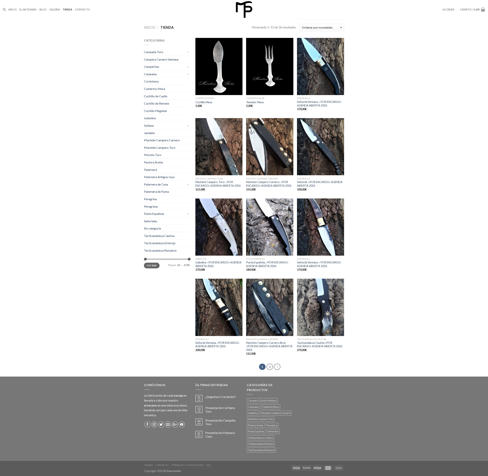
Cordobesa (151, 81)
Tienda (67, 9)
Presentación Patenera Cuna (220, 434)
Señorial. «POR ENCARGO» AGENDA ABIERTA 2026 (319, 183)
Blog (43, 9)
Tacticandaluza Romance (160, 250)
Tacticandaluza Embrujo (160, 243)
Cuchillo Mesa (203, 102)
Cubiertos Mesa (154, 88)
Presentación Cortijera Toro (220, 409)
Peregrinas (151, 206)
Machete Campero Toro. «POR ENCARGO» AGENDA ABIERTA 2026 (218, 183)
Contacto (82, 9)
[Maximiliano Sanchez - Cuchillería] (244, 9)
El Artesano (28, 9)
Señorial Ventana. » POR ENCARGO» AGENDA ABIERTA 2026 (319, 103)
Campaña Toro (153, 52)
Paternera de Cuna (156, 184)
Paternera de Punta (156, 191)
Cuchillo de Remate (156, 103)
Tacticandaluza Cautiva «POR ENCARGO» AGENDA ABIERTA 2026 (319, 344)
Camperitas (151, 66)
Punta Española (154, 213)
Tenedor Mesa (255, 102)
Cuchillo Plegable (155, 111)
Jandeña (149, 133)
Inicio (12, 9)
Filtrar (152, 265)
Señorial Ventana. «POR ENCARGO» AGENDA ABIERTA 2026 (217, 344)
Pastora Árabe (153, 162)
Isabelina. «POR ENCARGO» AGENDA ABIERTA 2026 (218, 264)
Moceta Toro (152, 155)
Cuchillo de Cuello (155, 96)
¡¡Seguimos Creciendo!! (220, 396)
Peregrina (150, 199)
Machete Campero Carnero (162, 140)
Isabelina (150, 118)
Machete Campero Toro (159, 147)
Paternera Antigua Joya (159, 177)
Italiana (149, 125)
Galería (54, 9)
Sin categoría (152, 228)
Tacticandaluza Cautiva (159, 236)
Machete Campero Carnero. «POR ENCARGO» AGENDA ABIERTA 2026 (268, 183)
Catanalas (150, 74)
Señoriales (150, 221)
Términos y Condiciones (187, 465)
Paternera (150, 169)
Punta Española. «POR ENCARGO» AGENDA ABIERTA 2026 (267, 264)
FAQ (208, 465)
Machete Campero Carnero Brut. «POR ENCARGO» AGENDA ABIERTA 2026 (269, 346)
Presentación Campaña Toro (220, 422)
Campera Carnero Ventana (161, 59)
